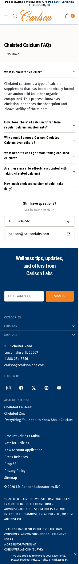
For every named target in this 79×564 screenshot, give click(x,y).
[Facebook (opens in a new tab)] (21, 388)
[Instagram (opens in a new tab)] (8, 388)
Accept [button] (62, 559)
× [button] (75, 554)
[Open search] (15, 16)
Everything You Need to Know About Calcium (38, 420)
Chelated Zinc (14, 414)
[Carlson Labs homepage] (36, 15)
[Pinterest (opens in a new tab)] (46, 388)
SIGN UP (60, 296)
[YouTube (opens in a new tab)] (59, 388)
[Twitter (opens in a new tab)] (33, 388)
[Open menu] (6, 16)
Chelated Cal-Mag (18, 407)
